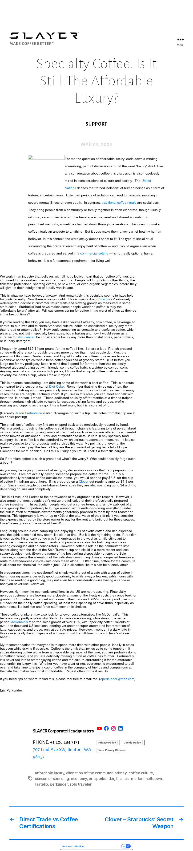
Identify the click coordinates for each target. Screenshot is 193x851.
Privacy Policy (107, 742)
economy (79, 778)
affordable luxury (49, 773)
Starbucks (106, 299)
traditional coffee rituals (119, 202)
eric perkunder (101, 778)
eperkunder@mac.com (117, 679)
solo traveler (81, 784)
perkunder (59, 784)
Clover (83, 481)
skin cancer (26, 337)
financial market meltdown (139, 778)
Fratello (41, 784)
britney (120, 773)
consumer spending (52, 778)
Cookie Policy (132, 742)
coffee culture (141, 773)
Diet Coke (56, 386)
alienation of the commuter (89, 773)
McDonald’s (19, 622)
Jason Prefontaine (28, 413)
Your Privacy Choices (111, 750)
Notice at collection (73, 846)
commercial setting (94, 253)
